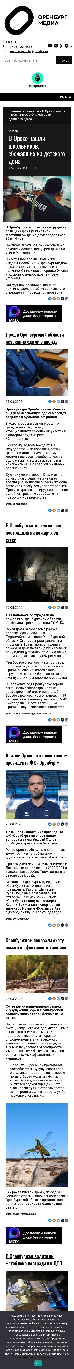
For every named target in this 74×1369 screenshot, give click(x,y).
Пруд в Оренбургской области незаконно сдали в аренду (35, 338)
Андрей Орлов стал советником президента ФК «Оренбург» (37, 759)
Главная (15, 111)
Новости (32, 111)
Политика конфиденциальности (37, 1357)
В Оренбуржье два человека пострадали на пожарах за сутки (34, 532)
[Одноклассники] (54, 298)
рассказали (29, 1092)
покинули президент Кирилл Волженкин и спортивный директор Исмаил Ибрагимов (33, 904)
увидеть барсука (41, 1203)
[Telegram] (58, 298)
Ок (38, 1363)
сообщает (14, 843)
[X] (62, 298)
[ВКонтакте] (50, 298)
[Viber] (66, 298)
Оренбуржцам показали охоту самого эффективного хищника (36, 943)
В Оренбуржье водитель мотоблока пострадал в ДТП (34, 1259)
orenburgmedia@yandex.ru (29, 51)
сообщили (47, 494)
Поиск (64, 60)
